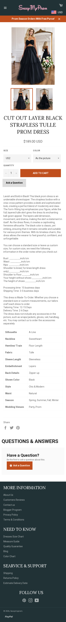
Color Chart (9, 556)
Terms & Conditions (13, 519)
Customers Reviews (14, 499)
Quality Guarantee (13, 546)
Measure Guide (11, 541)
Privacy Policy (10, 514)
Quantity (8, 165)
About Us (8, 495)
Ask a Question (14, 182)
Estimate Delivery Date (15, 583)
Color (36, 150)
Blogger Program (12, 509)
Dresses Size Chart (13, 536)
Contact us (9, 505)
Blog (5, 551)
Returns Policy (11, 578)
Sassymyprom (16, 611)
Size (5, 150)
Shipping (8, 573)
